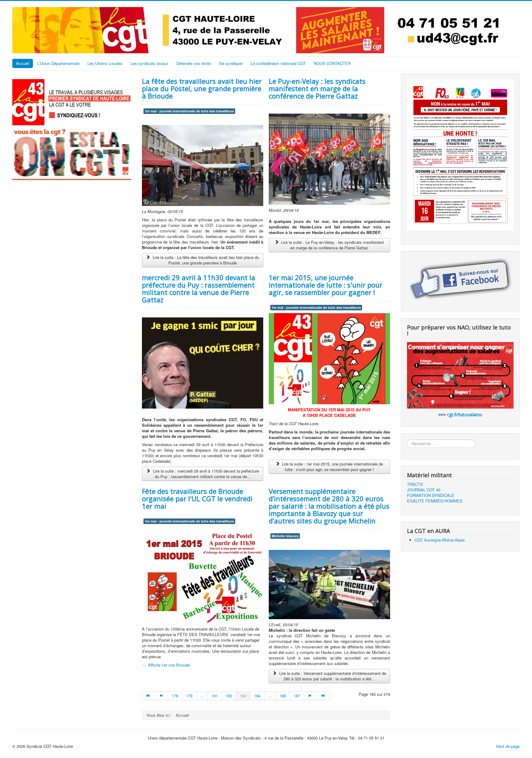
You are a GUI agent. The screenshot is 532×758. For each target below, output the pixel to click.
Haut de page (508, 746)
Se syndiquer (231, 63)
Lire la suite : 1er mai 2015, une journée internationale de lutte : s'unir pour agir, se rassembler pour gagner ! (332, 466)
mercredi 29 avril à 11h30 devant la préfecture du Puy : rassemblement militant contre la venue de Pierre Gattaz (198, 288)
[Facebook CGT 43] (460, 279)
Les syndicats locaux (149, 63)
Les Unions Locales (105, 63)
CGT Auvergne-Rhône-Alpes (440, 540)
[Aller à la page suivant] (310, 695)
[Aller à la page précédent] (161, 695)
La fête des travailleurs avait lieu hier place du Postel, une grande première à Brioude (202, 88)
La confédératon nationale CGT (278, 63)
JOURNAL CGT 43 (423, 490)
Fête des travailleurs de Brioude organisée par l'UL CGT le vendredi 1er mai (197, 498)
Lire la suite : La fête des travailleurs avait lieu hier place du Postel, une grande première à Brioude (205, 260)
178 (175, 696)
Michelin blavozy (285, 536)
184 (257, 696)
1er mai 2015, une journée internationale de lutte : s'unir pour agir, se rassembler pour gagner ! (325, 285)
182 (229, 696)
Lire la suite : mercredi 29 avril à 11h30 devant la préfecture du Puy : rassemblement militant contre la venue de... (205, 473)
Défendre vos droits (193, 63)
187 (297, 696)
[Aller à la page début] (148, 695)
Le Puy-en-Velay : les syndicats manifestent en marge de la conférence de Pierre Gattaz (317, 88)
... (202, 696)
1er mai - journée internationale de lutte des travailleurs (189, 111)
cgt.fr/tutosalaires (464, 414)
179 (189, 696)
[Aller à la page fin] (323, 695)
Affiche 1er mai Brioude (168, 665)
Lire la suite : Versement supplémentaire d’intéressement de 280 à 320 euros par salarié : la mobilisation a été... (332, 676)
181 (215, 696)
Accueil (22, 63)
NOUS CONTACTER (332, 63)
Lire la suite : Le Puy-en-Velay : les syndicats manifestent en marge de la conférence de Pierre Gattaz (332, 245)
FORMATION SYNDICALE (430, 495)
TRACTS (415, 484)
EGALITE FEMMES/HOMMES (434, 501)
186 (283, 696)
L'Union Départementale (58, 63)
